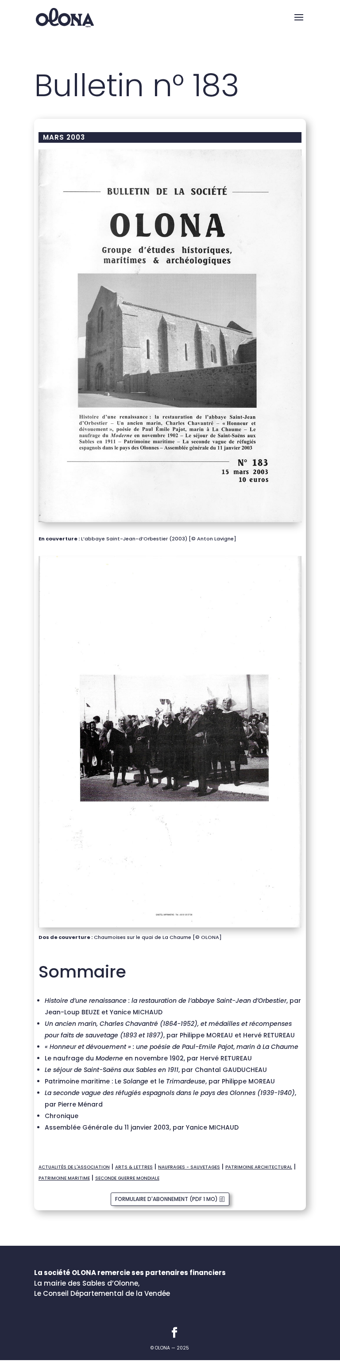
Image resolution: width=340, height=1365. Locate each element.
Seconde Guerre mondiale (127, 1178)
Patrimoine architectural (258, 1167)
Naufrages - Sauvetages (189, 1167)
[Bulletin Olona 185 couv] (170, 522)
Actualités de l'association (74, 1167)
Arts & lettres (134, 1167)
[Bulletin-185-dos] (170, 927)
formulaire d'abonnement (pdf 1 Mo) (166, 1199)
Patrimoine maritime (64, 1178)
